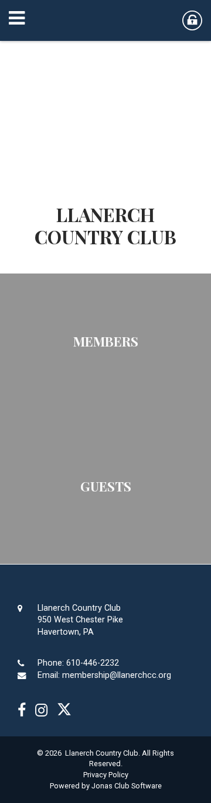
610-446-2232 (92, 663)
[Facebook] (22, 710)
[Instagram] (41, 710)
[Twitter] (64, 710)
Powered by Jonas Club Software (106, 785)
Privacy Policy (105, 774)
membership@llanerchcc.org (116, 675)
